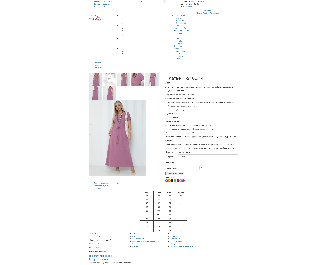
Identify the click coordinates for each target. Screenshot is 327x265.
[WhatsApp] (175, 180)
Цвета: (171, 156)
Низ (178, 38)
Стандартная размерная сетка (107, 183)
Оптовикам (175, 238)
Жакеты (180, 33)
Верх (178, 25)
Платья (178, 18)
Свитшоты (181, 35)
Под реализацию (178, 243)
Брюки (180, 43)
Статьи (135, 236)
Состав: (169, 139)
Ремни (180, 53)
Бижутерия (180, 51)
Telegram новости (101, 4)
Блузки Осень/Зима (181, 30)
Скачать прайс (177, 241)
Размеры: (170, 162)
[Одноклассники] (169, 180)
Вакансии (136, 243)
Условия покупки (101, 185)
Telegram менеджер (100, 255)
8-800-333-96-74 (101, 6)
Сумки (180, 56)
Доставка (97, 188)
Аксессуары (178, 48)
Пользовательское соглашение (183, 246)
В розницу (187, 6)
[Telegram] (180, 180)
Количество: (170, 168)
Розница (174, 236)
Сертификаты (138, 238)
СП (172, 233)
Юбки (180, 41)
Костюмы (178, 46)
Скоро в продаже (178, 15)
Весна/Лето (180, 20)
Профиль (206, 13)
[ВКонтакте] (166, 180)
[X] (172, 180)
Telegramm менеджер (103, 1)
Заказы (199, 13)
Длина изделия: (172, 120)
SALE (178, 58)
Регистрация (214, 13)
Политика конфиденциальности (145, 241)
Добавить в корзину (174, 173)
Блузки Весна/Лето (181, 28)
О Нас (134, 233)
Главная (97, 62)
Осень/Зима (181, 23)
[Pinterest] (178, 180)
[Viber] (183, 180)
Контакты (136, 246)
